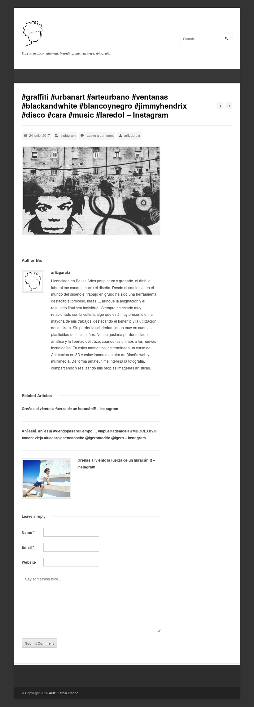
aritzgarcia (132, 135)
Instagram (68, 135)
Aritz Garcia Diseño (63, 692)
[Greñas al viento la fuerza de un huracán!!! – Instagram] (46, 478)
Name (28, 532)
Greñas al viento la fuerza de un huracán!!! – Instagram (70, 408)
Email (28, 547)
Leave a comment (100, 135)
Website (29, 562)
